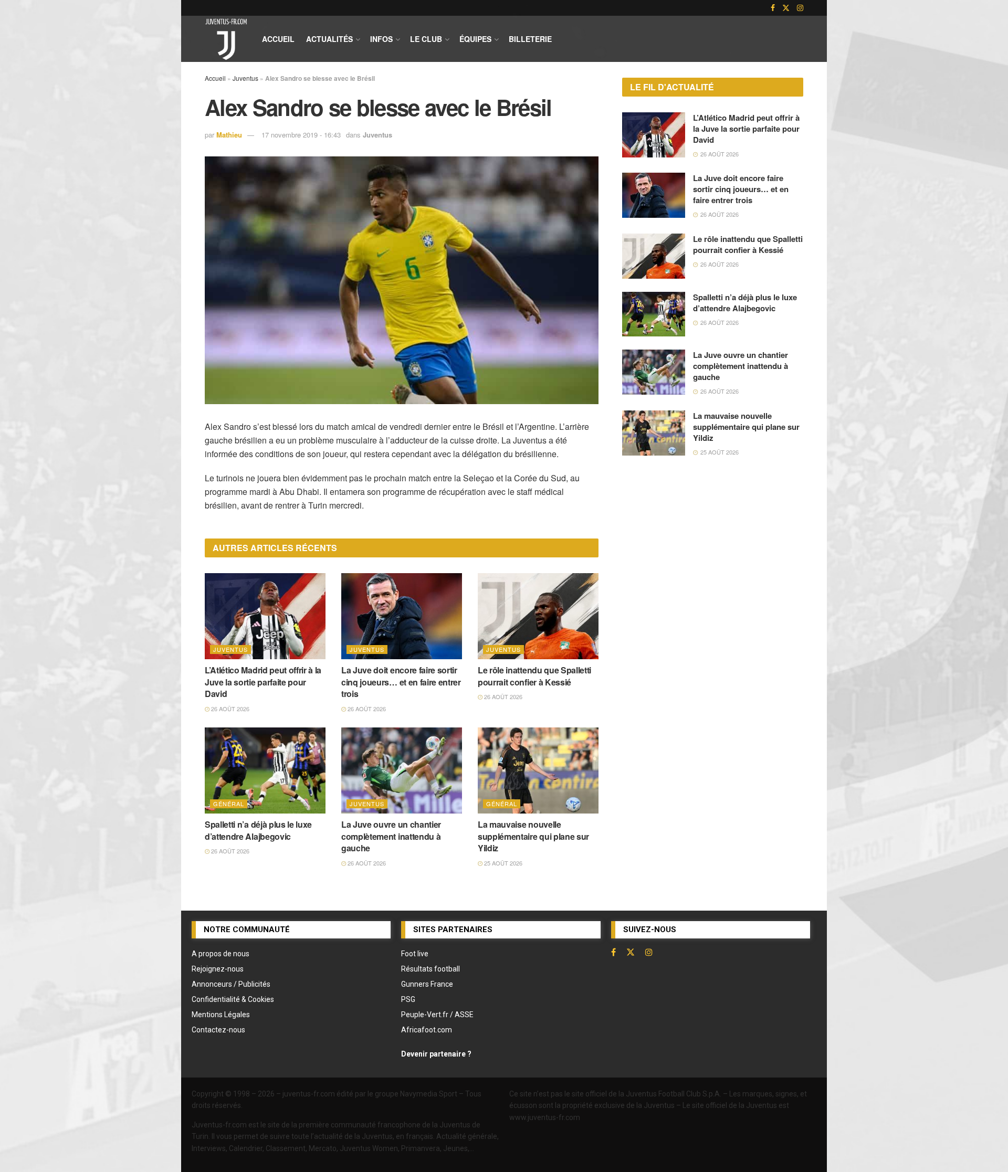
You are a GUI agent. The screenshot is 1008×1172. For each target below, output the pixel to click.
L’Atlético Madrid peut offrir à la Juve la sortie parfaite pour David (263, 682)
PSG (408, 999)
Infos (381, 39)
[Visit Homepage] (226, 39)
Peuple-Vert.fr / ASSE (437, 1014)
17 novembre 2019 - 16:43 (301, 135)
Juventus (245, 77)
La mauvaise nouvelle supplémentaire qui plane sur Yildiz (533, 836)
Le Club (426, 39)
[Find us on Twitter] (786, 8)
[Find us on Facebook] (773, 8)
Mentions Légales (221, 1014)
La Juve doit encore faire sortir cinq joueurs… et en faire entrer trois (401, 682)
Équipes (475, 39)
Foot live (414, 953)
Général (228, 803)
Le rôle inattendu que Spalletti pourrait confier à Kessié (534, 676)
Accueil (278, 39)
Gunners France (427, 984)
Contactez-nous (218, 1030)
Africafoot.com (426, 1030)
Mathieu (229, 135)
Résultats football (430, 969)
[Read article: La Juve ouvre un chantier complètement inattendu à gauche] (401, 770)
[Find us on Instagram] (800, 8)
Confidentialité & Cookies (233, 999)
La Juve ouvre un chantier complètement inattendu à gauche (391, 836)
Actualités (329, 39)
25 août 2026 (502, 863)
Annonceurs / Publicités (231, 984)
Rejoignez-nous (218, 969)
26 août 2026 (229, 708)
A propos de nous (220, 953)
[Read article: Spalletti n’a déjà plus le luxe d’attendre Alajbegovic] (265, 770)
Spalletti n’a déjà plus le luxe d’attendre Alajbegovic (258, 830)
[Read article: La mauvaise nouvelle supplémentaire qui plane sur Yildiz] (538, 770)
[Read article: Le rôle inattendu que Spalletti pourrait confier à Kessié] (538, 616)
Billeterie (530, 39)
